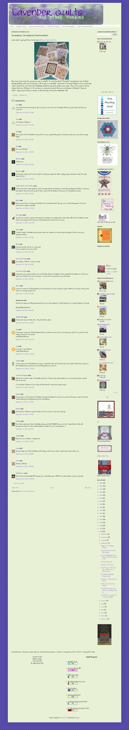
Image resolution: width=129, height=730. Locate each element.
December (104, 534)
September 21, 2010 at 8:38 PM (25, 454)
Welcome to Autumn (107, 565)
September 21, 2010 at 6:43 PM (25, 442)
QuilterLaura (20, 473)
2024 (101, 489)
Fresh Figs (102, 376)
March (103, 616)
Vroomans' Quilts (21, 259)
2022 (101, 495)
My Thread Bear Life (105, 337)
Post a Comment (19, 483)
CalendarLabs (111, 92)
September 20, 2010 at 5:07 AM (25, 339)
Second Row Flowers (53, 27)
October (104, 540)
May (102, 610)
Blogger (77, 718)
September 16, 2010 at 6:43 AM (25, 208)
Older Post (88, 488)
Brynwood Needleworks (106, 281)
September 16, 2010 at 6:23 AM (25, 194)
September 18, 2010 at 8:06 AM (25, 310)
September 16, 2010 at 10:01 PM (24, 264)
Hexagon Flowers (21, 27)
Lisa (17, 105)
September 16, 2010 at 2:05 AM (25, 164)
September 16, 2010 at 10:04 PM (25, 279)
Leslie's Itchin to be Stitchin (24, 186)
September (104, 543)
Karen (17, 230)
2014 (101, 519)
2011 (101, 529)
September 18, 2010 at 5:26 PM (25, 323)
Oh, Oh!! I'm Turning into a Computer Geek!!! (109, 596)
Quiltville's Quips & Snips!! (107, 294)
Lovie (17, 448)
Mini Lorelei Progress (68, 27)
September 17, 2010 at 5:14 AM (25, 294)
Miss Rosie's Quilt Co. (49, 40)
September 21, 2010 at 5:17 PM (24, 414)
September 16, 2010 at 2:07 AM (25, 179)
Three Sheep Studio (105, 350)
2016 (101, 513)
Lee (17, 329)
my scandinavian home (106, 363)
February (104, 619)
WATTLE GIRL (20, 317)
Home (11, 27)
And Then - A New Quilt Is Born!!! (109, 580)
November (104, 537)
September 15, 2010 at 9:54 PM (25, 125)
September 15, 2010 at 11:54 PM (25, 140)
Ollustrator (63, 718)
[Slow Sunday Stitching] (107, 210)
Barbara (18, 159)
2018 (101, 507)
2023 (101, 492)
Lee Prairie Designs (22, 375)
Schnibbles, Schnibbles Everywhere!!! (107, 575)
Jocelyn (18, 421)
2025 (101, 486)
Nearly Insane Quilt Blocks (37, 27)
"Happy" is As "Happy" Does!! (107, 547)
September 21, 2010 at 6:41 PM (24, 429)
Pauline (18, 394)
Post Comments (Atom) (27, 491)
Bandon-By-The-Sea (105, 42)
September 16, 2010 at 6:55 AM (25, 223)
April (103, 613)
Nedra (17, 200)
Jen (17, 132)
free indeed (19, 215)
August (103, 601)
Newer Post (15, 488)
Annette (18, 361)
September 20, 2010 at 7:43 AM (25, 369)
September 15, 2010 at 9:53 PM (25, 112)
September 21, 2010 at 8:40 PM (24, 466)
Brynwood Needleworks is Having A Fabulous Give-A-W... (109, 557)
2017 (101, 510)
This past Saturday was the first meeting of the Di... (109, 590)
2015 (101, 516)
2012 (101, 526)
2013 (101, 523)
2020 (101, 501)
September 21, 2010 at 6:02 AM (25, 387)
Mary (17, 244)
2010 (101, 531)
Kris (109, 266)
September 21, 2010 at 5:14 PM (24, 402)
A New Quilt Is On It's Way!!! (108, 585)
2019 (101, 504)
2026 (101, 483)
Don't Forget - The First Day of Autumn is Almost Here (108, 569)
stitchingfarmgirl (104, 324)
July (102, 604)
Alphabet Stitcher (104, 380)
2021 (101, 498)
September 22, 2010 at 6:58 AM (25, 479)
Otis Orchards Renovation (85, 27)
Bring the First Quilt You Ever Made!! (108, 551)
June (103, 607)
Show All (115, 392)
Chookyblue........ (103, 307)
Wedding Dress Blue (105, 320)
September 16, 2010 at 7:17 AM (24, 237)
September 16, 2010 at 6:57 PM (25, 252)
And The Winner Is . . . (107, 562)
